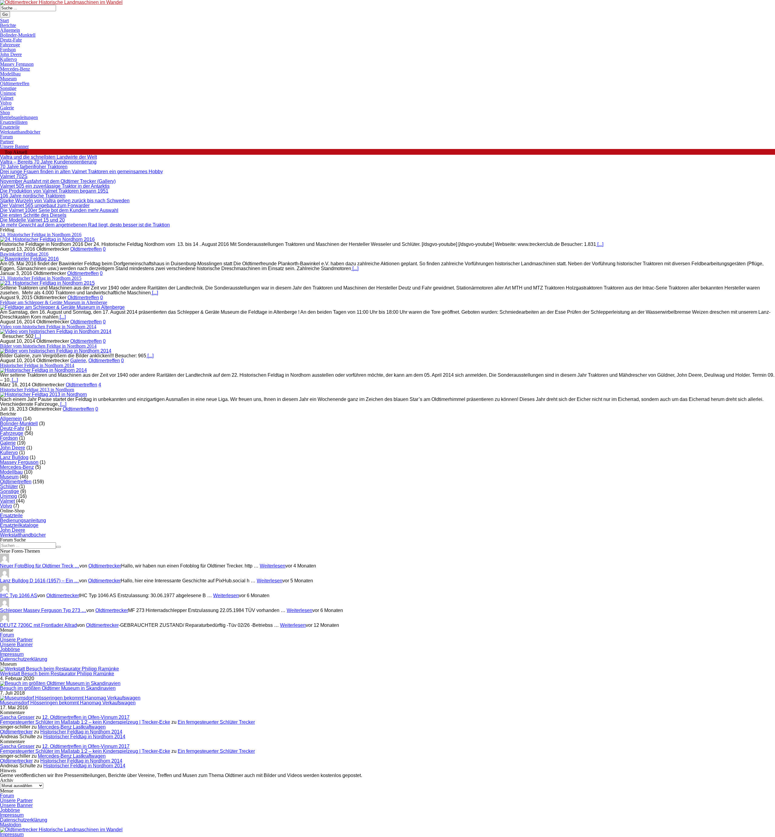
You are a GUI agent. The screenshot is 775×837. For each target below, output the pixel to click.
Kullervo (8, 59)
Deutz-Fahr (11, 39)
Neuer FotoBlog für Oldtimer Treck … (39, 565)
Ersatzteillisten (14, 122)
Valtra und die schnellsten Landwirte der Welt (48, 157)
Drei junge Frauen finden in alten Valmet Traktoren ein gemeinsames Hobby (81, 171)
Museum (8, 78)
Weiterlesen (272, 565)
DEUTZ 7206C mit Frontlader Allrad (38, 625)
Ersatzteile (10, 127)
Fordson (8, 49)
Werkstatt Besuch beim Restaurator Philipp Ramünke (57, 673)
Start (4, 20)
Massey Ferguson (17, 64)
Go (5, 14)
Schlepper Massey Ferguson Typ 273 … (43, 610)
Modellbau (10, 73)
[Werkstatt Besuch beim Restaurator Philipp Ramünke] (59, 668)
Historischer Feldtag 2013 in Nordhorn (37, 389)
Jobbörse (10, 649)
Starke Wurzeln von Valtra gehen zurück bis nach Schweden (65, 200)
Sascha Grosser (17, 717)
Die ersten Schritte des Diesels (33, 215)
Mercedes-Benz (15, 68)
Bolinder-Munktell (17, 35)
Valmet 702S (14, 176)
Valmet (6, 98)
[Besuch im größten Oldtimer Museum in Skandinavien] (60, 683)
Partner (7, 141)
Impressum (12, 654)
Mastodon (10, 824)
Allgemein (10, 30)
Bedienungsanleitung (23, 520)
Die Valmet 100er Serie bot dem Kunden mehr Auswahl (59, 210)
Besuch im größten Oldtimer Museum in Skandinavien (58, 688)
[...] (599, 244)
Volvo (6, 102)
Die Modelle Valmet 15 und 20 (32, 220)
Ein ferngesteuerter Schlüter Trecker (216, 722)
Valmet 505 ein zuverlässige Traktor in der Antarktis (55, 186)
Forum (6, 136)
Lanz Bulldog (14, 457)
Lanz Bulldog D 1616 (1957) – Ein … (39, 580)
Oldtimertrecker (104, 565)
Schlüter (9, 486)
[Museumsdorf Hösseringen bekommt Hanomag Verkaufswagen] (70, 697)
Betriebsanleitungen (19, 117)
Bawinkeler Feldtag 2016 (24, 253)
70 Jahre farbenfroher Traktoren (34, 166)
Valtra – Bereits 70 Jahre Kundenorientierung (48, 161)
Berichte (8, 25)
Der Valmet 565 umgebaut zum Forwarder (45, 205)
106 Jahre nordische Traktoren (32, 195)
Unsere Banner (14, 146)
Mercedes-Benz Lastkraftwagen (72, 726)
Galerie (7, 107)
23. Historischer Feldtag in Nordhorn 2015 (40, 278)
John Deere (11, 54)
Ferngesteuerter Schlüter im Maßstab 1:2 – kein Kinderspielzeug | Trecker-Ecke (85, 722)
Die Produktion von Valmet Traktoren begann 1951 (54, 191)
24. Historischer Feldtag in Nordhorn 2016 (40, 234)
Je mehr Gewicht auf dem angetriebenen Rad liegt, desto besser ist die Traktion (85, 224)
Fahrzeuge (10, 44)
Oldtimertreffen (14, 83)
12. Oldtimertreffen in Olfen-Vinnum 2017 (86, 717)
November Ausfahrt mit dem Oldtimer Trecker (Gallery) (58, 181)
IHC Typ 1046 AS (18, 595)
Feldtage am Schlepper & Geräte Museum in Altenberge (53, 302)
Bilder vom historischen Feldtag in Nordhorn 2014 (48, 346)
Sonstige (8, 88)
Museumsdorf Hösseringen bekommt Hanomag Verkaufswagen (68, 702)
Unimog (8, 93)
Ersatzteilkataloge (19, 525)
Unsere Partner (16, 639)
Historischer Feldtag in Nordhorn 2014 (37, 365)
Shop (5, 112)
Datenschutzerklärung (23, 659)
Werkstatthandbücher (20, 131)
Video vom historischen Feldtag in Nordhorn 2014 (48, 326)
